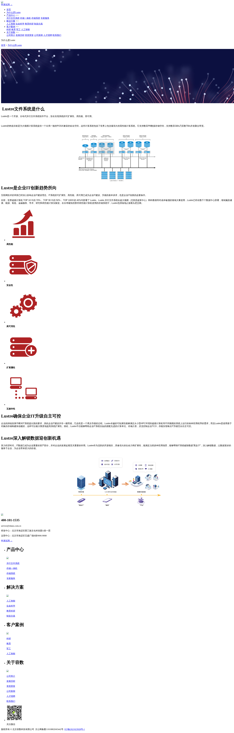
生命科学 (20, 24)
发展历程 (20, 35)
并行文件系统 (13, 18)
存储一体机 (25, 18)
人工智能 (10, 24)
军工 (18, 29)
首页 (8, 9)
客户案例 (10, 26)
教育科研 (29, 24)
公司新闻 (38, 35)
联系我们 (57, 35)
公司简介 (10, 35)
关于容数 (10, 32)
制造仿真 (38, 24)
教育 (13, 29)
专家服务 (45, 18)
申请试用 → (6, 4)
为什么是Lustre (13, 12)
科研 (8, 29)
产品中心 (10, 15)
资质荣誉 (29, 35)
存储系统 (35, 18)
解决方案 (10, 21)
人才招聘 (47, 35)
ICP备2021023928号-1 (74, 729)
